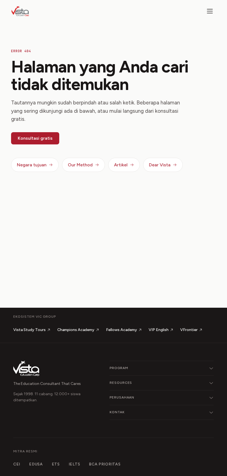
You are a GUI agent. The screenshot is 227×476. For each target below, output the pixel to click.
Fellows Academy (121, 329)
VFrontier (189, 329)
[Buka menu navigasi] (210, 11)
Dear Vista (160, 164)
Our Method (80, 164)
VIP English (159, 329)
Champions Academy (75, 329)
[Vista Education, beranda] (20, 11)
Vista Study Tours (29, 329)
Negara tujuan (32, 164)
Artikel (121, 164)
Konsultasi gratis (35, 138)
